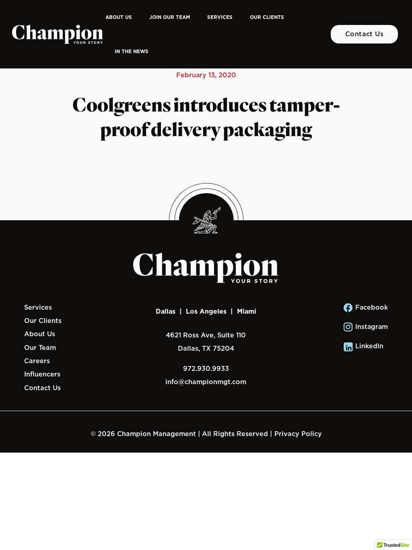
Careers (37, 361)
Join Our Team (169, 17)
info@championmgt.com (205, 382)
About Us (118, 17)
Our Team (40, 347)
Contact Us (364, 34)
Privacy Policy (298, 434)
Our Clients (267, 17)
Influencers (42, 374)
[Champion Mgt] (57, 34)
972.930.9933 (206, 368)
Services (220, 17)
